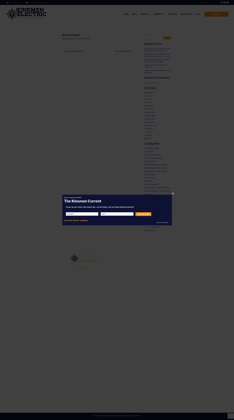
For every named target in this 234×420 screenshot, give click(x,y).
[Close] (173, 193)
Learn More (165, 222)
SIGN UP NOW (143, 214)
